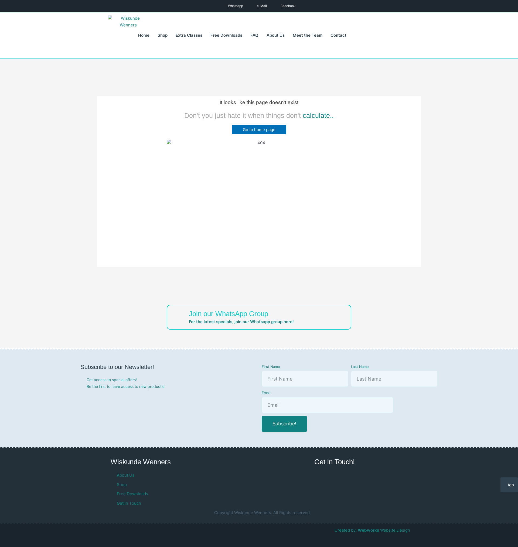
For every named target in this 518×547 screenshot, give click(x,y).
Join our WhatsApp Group (228, 314)
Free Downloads (226, 35)
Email (266, 393)
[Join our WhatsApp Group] (178, 316)
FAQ (254, 35)
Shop (163, 35)
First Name (271, 366)
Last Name (360, 366)
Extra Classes (189, 35)
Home (143, 35)
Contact (338, 35)
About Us (276, 35)
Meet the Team (307, 35)
